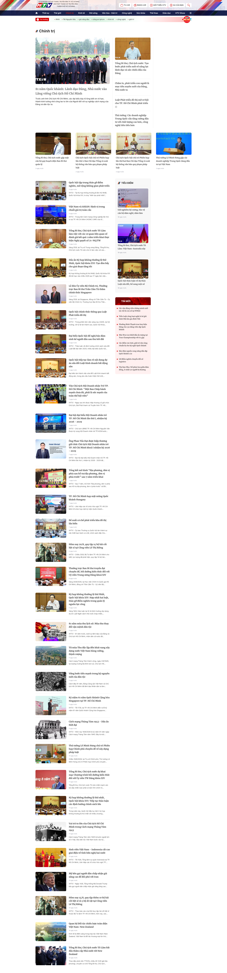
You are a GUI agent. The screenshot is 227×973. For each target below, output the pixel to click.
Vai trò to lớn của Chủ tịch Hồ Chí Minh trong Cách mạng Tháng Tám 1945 (87, 827)
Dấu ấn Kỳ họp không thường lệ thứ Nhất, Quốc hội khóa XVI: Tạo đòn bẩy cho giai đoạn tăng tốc (89, 263)
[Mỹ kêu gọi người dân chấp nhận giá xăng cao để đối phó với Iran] (50, 881)
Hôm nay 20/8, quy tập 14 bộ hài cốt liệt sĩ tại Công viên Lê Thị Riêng (88, 546)
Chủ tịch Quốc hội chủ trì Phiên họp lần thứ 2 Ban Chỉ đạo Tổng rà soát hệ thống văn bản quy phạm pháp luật (92, 163)
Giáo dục (167, 13)
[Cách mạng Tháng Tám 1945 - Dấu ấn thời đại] (50, 729)
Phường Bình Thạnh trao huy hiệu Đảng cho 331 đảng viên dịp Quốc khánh (133, 327)
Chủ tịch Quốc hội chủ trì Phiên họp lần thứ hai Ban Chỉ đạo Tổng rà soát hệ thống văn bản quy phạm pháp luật (133, 163)
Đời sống (93, 13)
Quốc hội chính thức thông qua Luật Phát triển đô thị (88, 313)
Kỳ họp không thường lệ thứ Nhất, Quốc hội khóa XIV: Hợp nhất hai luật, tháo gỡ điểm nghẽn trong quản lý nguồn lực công (89, 599)
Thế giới (57, 13)
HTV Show (180, 13)
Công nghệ (127, 13)
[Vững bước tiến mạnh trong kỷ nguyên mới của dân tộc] (50, 681)
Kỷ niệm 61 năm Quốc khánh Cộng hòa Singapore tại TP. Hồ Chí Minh (89, 699)
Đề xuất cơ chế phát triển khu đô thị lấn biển (87, 522)
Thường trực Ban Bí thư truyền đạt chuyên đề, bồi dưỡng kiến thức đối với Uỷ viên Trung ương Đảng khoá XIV (89, 571)
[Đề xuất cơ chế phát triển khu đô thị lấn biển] (50, 528)
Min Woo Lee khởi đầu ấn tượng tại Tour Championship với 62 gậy (133, 336)
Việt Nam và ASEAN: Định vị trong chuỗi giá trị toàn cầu (87, 208)
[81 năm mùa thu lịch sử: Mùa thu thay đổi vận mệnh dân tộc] (50, 631)
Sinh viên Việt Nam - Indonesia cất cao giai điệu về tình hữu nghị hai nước (89, 851)
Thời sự (45, 13)
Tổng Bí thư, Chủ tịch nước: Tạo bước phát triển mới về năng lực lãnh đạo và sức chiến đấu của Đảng (132, 68)
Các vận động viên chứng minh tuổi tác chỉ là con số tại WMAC (133, 309)
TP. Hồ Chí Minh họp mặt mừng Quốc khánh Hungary (88, 498)
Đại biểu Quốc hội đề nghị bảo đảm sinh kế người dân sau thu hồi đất (87, 337)
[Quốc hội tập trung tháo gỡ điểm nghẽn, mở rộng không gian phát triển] (50, 190)
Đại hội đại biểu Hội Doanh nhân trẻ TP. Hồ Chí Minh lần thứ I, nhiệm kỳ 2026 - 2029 (88, 418)
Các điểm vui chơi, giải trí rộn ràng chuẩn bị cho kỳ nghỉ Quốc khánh (133, 344)
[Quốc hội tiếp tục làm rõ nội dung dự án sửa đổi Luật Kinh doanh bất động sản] (50, 367)
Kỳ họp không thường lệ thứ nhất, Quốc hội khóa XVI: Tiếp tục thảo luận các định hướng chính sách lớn (89, 801)
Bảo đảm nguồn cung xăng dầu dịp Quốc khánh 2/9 (133, 352)
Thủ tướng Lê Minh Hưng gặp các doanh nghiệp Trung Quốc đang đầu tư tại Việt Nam (173, 161)
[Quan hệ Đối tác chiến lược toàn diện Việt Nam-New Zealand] (50, 931)
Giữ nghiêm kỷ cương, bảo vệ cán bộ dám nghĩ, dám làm (131, 211)
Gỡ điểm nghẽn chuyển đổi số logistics (131, 360)
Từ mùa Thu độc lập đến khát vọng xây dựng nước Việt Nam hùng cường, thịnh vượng (89, 651)
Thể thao (154, 13)
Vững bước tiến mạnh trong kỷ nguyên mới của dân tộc (89, 675)
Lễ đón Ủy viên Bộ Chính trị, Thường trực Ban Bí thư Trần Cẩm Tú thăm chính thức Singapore (88, 289)
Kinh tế (81, 13)
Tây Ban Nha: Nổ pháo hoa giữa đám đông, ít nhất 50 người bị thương (134, 368)
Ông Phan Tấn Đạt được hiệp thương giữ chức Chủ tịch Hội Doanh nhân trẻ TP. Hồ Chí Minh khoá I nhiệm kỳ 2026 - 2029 (89, 446)
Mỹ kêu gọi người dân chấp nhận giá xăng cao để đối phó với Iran (88, 875)
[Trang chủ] (36, 13)
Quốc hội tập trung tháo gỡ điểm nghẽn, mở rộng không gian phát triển (89, 184)
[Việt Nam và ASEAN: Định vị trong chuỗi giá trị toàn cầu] (50, 214)
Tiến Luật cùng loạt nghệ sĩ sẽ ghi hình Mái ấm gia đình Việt (133, 317)
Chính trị (70, 13)
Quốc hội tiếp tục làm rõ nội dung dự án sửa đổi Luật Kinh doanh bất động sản (88, 363)
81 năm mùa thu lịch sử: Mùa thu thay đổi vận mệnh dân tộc (89, 625)
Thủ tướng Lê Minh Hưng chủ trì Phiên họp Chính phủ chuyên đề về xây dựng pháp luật (89, 749)
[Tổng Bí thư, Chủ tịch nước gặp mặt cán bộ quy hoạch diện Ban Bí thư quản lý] (53, 144)
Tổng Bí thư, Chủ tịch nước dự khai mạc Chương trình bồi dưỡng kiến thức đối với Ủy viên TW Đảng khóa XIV (89, 775)
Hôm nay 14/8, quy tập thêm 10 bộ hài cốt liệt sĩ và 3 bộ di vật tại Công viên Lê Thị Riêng (89, 901)
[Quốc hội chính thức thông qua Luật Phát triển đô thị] (50, 319)
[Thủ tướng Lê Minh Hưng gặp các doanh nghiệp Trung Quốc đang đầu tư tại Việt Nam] (174, 144)
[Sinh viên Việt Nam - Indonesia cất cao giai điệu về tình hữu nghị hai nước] (50, 857)
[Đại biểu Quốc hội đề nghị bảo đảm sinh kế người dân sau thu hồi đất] (50, 344)
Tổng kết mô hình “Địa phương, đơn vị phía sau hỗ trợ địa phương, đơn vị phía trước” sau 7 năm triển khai (89, 473)
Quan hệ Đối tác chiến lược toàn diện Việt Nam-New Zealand (88, 925)
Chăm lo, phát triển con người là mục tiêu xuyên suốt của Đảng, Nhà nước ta (132, 86)
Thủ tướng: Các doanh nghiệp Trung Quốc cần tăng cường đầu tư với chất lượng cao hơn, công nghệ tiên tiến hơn (132, 120)
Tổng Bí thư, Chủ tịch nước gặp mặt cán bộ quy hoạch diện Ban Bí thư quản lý (52, 161)
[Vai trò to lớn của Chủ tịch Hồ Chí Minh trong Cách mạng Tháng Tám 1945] (50, 831)
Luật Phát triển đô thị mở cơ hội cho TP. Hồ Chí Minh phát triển (131, 102)
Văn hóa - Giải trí (109, 13)
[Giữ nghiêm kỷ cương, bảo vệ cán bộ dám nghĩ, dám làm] (133, 198)
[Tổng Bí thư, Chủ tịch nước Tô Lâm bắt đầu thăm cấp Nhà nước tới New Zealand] (50, 955)
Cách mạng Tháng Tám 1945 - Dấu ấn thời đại (89, 723)
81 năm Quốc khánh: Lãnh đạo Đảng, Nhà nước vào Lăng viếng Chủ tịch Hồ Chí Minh (71, 91)
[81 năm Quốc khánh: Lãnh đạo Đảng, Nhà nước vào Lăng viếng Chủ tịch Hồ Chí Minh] (72, 61)
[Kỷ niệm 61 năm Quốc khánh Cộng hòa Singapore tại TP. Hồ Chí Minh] (50, 705)
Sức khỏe (141, 13)
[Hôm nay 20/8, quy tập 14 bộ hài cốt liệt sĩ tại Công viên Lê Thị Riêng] (50, 552)
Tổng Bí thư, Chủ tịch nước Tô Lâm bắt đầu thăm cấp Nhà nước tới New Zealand (89, 951)
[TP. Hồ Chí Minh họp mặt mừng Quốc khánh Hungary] (50, 504)
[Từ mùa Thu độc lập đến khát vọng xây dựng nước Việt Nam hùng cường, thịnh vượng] (50, 655)
